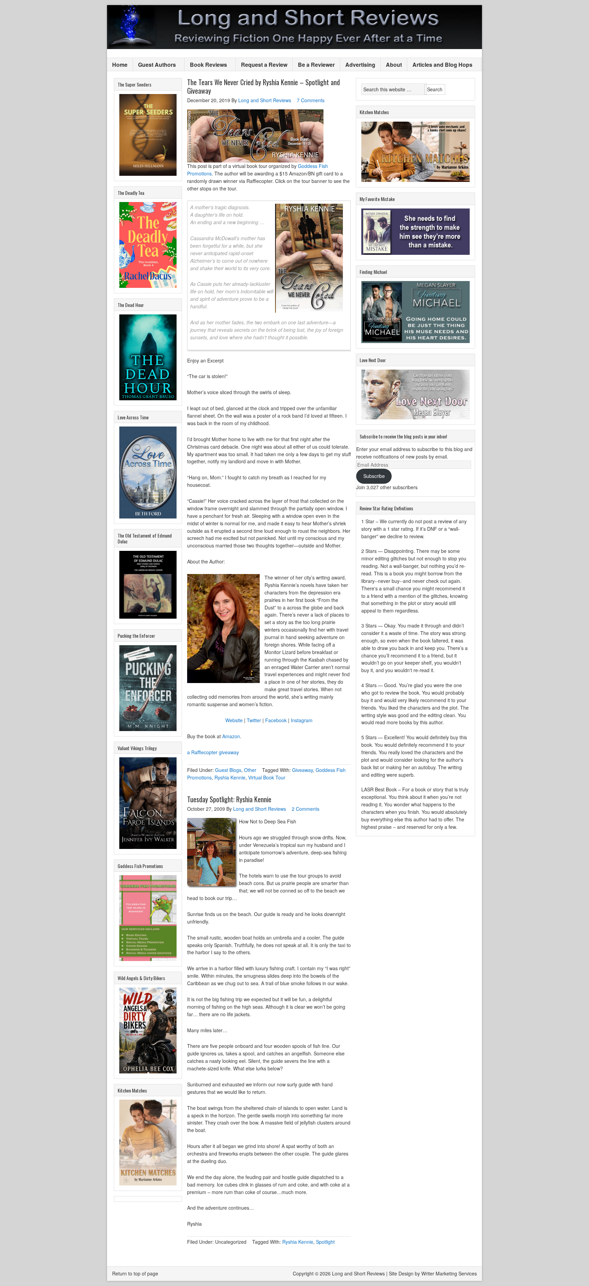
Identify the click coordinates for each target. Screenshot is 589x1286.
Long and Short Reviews (294, 27)
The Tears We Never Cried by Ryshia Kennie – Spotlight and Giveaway (263, 86)
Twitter (254, 720)
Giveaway (302, 769)
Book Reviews (206, 65)
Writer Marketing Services (449, 1273)
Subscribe (374, 475)
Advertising (360, 64)
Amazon (231, 736)
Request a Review (264, 64)
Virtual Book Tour (266, 777)
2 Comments (305, 808)
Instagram (302, 720)
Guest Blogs (228, 769)
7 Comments (310, 100)
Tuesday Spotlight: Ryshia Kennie (229, 799)
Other (250, 769)
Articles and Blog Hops (439, 65)
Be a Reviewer (316, 64)
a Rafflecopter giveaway (213, 752)
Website (234, 720)
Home (119, 64)
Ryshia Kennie (229, 777)
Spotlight (325, 1241)
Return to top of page (135, 1273)
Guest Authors (154, 65)
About (394, 64)
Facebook (276, 720)
